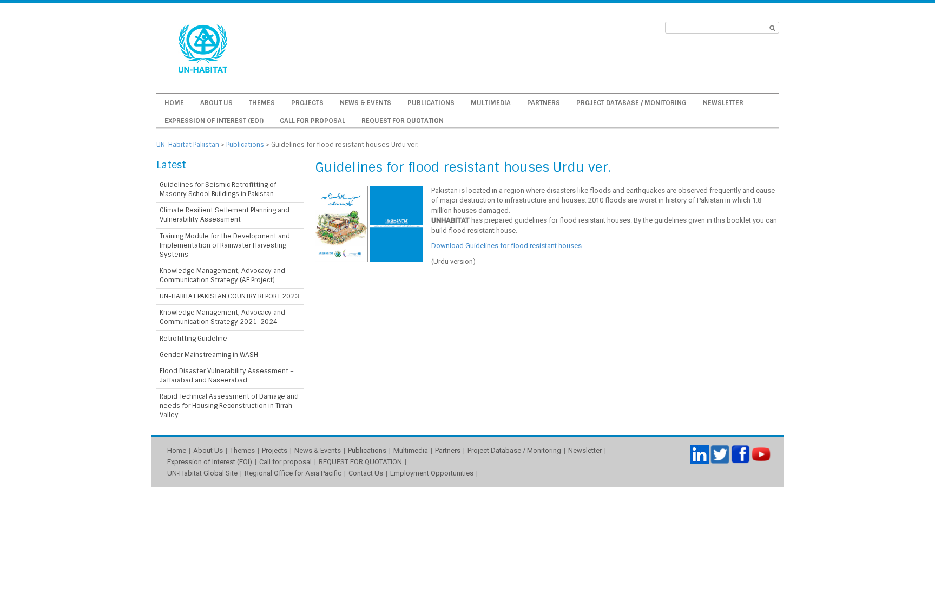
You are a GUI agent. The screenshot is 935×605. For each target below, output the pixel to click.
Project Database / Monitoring (631, 103)
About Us (216, 103)
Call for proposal (312, 120)
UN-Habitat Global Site (202, 473)
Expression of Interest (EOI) (214, 120)
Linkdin (699, 454)
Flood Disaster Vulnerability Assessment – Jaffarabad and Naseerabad (227, 376)
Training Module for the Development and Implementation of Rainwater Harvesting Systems (225, 245)
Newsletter (723, 103)
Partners (543, 103)
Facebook (740, 454)
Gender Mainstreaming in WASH (209, 354)
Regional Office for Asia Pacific (293, 473)
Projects (307, 103)
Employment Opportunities (431, 473)
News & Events (365, 103)
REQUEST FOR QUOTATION (402, 120)
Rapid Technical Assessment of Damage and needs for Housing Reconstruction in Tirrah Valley (229, 405)
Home (174, 103)
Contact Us (365, 473)
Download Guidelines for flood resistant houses (506, 246)
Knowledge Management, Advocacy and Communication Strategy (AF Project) (222, 275)
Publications (431, 103)
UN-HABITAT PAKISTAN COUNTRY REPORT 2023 (229, 296)
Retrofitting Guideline (193, 338)
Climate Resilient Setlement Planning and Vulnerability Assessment (224, 215)
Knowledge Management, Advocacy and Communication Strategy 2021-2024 (222, 317)
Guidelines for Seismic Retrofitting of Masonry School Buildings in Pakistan (218, 189)
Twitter (719, 454)
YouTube (761, 454)
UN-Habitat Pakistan (187, 144)
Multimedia (491, 103)
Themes (262, 103)
